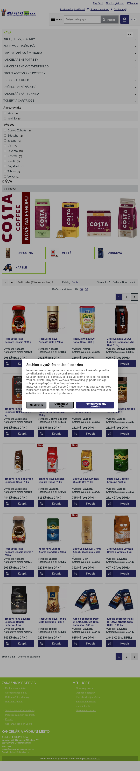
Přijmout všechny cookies (95, 405)
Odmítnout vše (61, 405)
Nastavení (36, 405)
